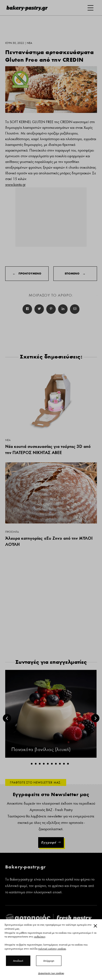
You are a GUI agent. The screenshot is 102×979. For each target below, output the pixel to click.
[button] (31, 764)
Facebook (27, 309)
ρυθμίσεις (40, 936)
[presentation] (7, 718)
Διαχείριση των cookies (51, 973)
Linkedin (62, 309)
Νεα (7, 440)
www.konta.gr (15, 184)
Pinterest (51, 309)
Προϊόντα (12, 532)
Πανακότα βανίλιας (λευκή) (41, 749)
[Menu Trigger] (90, 7)
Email (74, 309)
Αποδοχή (18, 960)
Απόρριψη (48, 960)
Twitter (39, 309)
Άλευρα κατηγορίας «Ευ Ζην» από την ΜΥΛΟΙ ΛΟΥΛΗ (49, 541)
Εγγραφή (48, 842)
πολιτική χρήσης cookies (52, 948)
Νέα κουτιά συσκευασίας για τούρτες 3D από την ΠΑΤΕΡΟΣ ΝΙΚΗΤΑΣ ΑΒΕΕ (48, 449)
